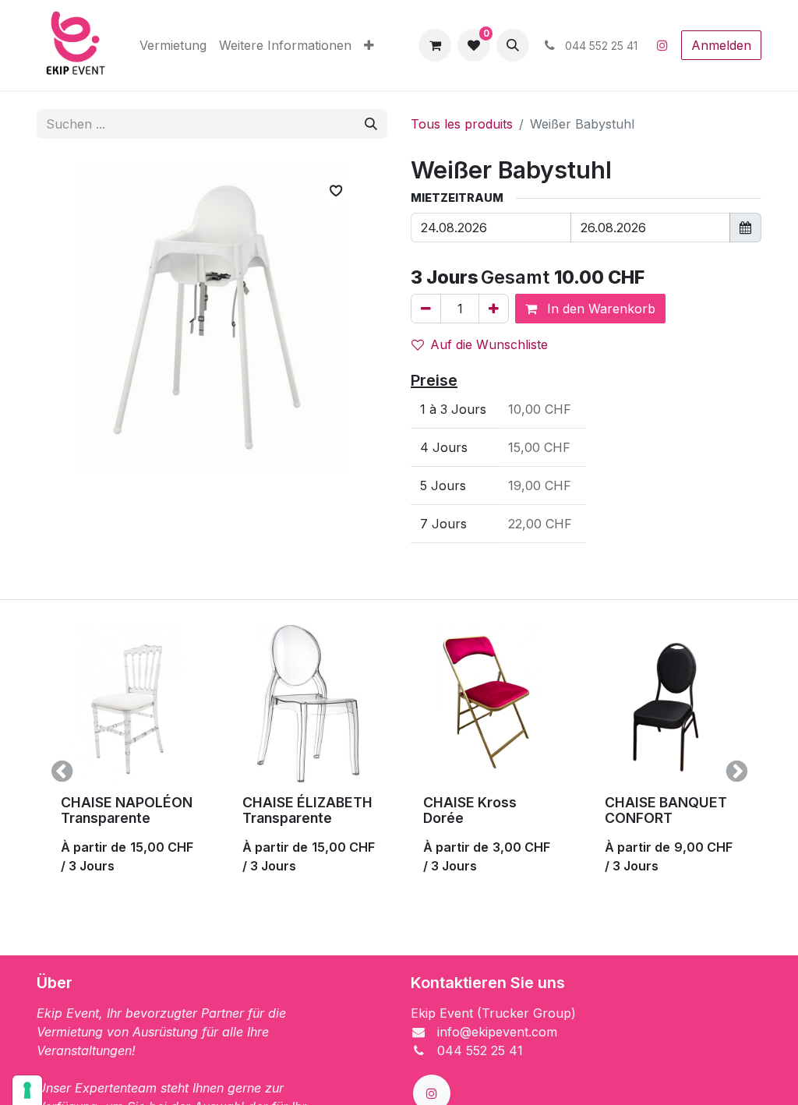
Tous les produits (462, 124)
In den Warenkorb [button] (599, 308)
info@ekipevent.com (497, 1032)
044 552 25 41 (480, 1050)
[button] (512, 45)
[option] (399, 771)
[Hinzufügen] (493, 308)
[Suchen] (371, 124)
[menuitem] (173, 45)
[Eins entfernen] (426, 308)
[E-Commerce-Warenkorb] (434, 45)
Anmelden (721, 45)
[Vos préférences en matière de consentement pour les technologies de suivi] (27, 1090)
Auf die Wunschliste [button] (489, 344)
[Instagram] (662, 45)
